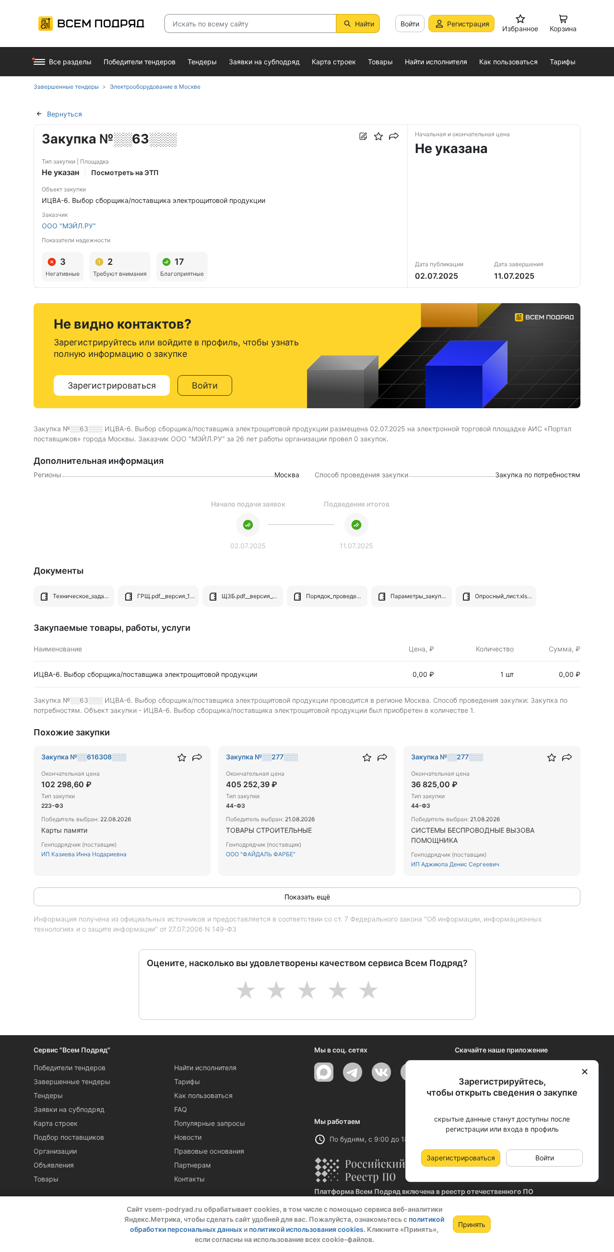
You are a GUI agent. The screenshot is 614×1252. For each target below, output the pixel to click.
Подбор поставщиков (69, 1137)
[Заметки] (363, 136)
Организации (55, 1151)
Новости (187, 1137)
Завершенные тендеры (72, 1081)
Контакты (189, 1179)
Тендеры (48, 1095)
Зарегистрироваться (112, 385)
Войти (410, 24)
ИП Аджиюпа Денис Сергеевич (455, 864)
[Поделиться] (394, 136)
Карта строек (56, 1123)
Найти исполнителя (205, 1067)
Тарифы (187, 1081)
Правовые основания (209, 1151)
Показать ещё (307, 897)
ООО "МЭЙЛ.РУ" (69, 226)
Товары (46, 1179)
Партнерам (192, 1165)
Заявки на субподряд (69, 1109)
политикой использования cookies (306, 1229)
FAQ (180, 1109)
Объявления (54, 1165)
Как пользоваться (203, 1095)
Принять (471, 1224)
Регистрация (468, 24)
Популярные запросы (209, 1123)
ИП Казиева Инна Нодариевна (84, 854)
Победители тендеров (70, 1067)
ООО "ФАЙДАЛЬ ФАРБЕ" (260, 854)
